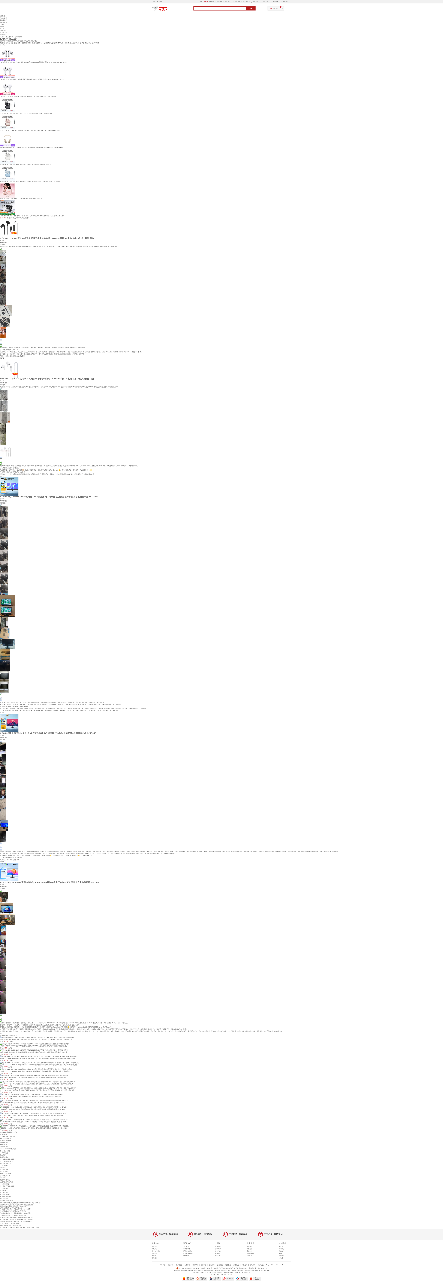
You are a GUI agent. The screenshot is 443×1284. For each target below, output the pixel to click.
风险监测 (244, 1265)
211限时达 (186, 1249)
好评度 (5, 242)
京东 (167, 9)
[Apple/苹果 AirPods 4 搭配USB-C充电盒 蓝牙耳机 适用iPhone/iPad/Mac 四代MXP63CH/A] (7, 87)
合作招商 (187, 1265)
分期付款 (218, 1251)
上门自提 (186, 1246)
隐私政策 (252, 1265)
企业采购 (245, 2)
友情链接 (220, 1265)
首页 (1, 37)
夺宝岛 (281, 1246)
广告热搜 (27, 1228)
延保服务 (281, 1251)
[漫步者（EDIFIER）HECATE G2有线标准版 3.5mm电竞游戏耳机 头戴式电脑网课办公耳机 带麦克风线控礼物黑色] (36, 1069)
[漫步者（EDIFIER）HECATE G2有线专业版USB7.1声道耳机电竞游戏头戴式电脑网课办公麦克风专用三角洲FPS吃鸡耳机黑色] (39, 1062)
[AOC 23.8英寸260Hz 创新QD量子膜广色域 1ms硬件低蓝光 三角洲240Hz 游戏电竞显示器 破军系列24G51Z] (34, 1100)
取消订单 (249, 1256)
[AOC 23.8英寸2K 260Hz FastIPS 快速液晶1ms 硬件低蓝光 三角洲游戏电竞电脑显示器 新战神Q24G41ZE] (33, 1107)
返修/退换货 (250, 1253)
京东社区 (236, 1265)
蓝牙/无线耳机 (8, 37)
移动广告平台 (20, 1228)
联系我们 (171, 1265)
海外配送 (186, 1256)
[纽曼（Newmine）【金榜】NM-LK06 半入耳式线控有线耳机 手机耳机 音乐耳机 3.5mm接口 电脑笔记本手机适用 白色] (37, 1037)
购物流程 (154, 1246)
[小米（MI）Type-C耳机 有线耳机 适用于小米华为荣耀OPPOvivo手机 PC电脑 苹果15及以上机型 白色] (9, 368)
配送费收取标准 (188, 1253)
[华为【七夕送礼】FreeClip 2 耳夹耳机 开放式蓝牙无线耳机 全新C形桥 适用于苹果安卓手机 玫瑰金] (7, 122)
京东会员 (237, 2)
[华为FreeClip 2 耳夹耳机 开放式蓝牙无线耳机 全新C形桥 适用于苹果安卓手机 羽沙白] (7, 156)
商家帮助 (195, 1265)
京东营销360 (4, 1228)
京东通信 (281, 1256)
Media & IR (279, 1265)
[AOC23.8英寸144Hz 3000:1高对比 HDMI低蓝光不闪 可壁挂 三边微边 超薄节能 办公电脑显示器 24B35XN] (9, 486)
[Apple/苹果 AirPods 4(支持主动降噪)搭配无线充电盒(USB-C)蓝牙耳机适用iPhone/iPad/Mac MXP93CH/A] (7, 70)
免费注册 (211, 2)
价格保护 (249, 1249)
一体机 (2, 24)
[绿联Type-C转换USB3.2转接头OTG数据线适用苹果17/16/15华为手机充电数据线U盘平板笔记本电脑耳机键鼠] (34, 1044)
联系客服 (154, 1258)
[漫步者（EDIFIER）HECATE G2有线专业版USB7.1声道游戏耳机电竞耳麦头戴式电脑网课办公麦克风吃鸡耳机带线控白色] (38, 1056)
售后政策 (249, 1246)
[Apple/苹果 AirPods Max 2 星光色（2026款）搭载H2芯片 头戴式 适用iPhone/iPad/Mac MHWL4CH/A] (7, 139)
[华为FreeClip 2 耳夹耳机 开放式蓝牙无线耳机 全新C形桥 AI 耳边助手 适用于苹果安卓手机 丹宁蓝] (7, 173)
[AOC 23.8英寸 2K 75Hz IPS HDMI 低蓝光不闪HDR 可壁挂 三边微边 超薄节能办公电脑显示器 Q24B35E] (9, 723)
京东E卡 (281, 1253)
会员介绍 (154, 1249)
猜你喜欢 (3, 45)
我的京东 (227, 2)
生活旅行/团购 (156, 1251)
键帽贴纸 (3, 30)
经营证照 (247, 1272)
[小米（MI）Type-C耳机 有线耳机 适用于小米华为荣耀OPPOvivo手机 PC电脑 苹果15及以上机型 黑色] (9, 228)
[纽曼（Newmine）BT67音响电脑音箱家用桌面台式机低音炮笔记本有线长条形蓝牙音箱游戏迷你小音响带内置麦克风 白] (37, 1082)
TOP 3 (2, 712)
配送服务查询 (187, 1251)
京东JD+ (281, 1258)
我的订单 (219, 2)
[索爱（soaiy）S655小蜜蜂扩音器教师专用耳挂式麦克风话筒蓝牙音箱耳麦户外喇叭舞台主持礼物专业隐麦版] (34, 1075)
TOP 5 (2, 1033)
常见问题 (154, 1253)
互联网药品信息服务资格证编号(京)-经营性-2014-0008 (230, 1268)
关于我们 (162, 1265)
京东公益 (261, 1265)
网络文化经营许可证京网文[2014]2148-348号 (229, 1270)
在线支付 (218, 1249)
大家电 (154, 1256)
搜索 (251, 8)
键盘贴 (2, 28)
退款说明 (249, 1251)
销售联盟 (228, 1265)
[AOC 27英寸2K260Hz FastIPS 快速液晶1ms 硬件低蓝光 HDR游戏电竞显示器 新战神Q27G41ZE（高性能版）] (34, 1126)
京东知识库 (3, 18)
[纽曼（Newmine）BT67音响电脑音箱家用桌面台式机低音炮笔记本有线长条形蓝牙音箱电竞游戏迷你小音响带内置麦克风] (38, 1088)
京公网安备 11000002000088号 (189, 1268)
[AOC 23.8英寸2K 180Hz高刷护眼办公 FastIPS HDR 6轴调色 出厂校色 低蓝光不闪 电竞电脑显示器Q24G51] (34, 1119)
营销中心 (203, 1265)
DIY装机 (281, 1249)
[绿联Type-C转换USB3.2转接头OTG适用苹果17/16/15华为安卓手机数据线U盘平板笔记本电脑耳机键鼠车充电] (34, 1050)
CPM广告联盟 (34, 1228)
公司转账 (218, 1256)
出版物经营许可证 (207, 1270)
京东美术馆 (3, 32)
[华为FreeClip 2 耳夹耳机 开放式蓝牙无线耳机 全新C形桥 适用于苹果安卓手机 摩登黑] (7, 105)
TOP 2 (2, 476)
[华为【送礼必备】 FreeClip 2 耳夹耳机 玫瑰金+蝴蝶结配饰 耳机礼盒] (7, 190)
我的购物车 (276, 8)
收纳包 (2, 26)
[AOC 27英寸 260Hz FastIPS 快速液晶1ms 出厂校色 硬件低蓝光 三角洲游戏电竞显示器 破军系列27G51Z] (33, 1113)
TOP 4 (2, 862)
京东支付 (223, 1274)
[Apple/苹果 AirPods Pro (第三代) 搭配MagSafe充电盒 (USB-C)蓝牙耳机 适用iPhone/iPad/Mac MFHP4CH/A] (7, 53)
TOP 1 (2, 358)
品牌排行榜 (3, 20)
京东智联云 (11, 1228)
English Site (270, 1265)
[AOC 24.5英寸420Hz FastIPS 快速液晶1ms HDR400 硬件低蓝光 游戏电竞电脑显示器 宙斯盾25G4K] (31, 1094)
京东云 (230, 1274)
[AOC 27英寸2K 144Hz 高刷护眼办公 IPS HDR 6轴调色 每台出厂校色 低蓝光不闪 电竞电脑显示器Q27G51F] (9, 872)
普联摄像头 (3, 22)
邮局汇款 (218, 1253)
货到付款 (218, 1246)
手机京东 (255, 2)
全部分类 (3, 16)
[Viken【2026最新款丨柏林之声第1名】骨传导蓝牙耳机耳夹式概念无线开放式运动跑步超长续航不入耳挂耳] (7, 207)
